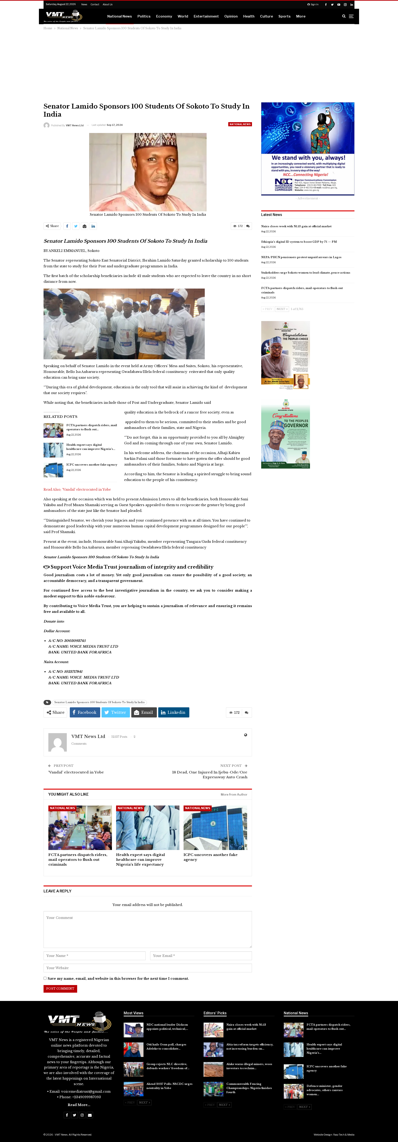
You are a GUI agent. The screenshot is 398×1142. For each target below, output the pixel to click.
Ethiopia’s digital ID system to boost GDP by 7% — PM (299, 241)
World (183, 16)
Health (249, 16)
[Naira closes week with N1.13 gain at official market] (213, 1030)
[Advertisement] (199, 65)
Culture (266, 16)
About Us (107, 4)
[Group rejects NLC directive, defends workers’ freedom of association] (133, 1069)
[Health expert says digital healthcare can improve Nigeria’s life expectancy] (53, 450)
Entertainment (206, 16)
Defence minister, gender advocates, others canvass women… (325, 1090)
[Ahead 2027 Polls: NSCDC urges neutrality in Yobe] (133, 1089)
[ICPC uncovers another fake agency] (53, 470)
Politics (144, 16)
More (300, 16)
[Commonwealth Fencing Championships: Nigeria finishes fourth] (213, 1089)
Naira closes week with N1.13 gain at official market (296, 226)
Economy (164, 16)
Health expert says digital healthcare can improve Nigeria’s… (324, 1048)
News (84, 4)
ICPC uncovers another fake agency (91, 464)
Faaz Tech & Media (343, 1134)
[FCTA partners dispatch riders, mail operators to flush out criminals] (53, 430)
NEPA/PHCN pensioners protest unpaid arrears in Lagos (301, 257)
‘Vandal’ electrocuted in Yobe (86, 489)
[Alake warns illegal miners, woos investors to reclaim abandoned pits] (213, 1069)
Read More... (79, 1105)
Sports (284, 16)
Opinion (231, 16)
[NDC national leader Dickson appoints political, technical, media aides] (133, 1030)
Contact (95, 4)
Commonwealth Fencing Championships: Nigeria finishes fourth (249, 1088)
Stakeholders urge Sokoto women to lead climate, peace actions (305, 272)
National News (119, 16)
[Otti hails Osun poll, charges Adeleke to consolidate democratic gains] (133, 1049)
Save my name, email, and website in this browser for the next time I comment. (118, 979)
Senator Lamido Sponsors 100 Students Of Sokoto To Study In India (99, 702)
